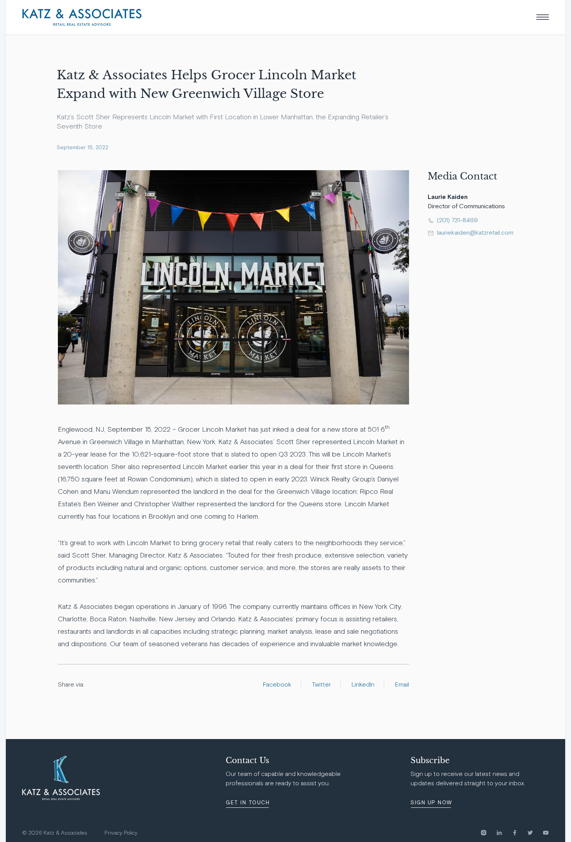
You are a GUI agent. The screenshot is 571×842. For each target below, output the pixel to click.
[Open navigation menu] (542, 17)
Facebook (277, 684)
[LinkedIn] (504, 833)
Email (402, 684)
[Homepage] (82, 17)
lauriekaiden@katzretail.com (474, 232)
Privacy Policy (121, 833)
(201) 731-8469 (457, 219)
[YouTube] (546, 833)
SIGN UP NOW (431, 802)
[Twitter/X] (535, 833)
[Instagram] (488, 833)
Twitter (321, 684)
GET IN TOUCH (248, 802)
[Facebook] (519, 833)
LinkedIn (363, 684)
